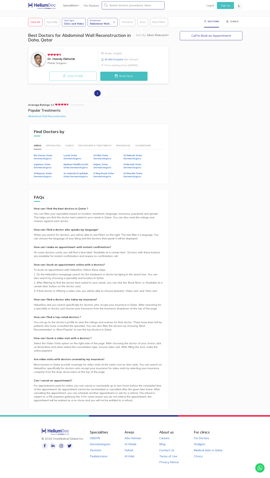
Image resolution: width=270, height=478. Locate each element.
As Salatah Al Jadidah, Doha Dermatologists (76, 175)
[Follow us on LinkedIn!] (53, 446)
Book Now (126, 76)
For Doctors (91, 5)
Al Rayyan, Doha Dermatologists (43, 175)
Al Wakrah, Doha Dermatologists (132, 157)
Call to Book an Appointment (211, 35)
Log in (210, 5)
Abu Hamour (133, 438)
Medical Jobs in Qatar (208, 450)
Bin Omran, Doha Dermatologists (43, 157)
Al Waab (130, 444)
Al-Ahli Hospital (121, 59)
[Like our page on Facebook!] (45, 446)
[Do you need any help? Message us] (259, 468)
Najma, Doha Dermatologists (102, 166)
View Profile (75, 76)
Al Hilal (129, 456)
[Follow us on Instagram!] (61, 446)
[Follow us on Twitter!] (69, 446)
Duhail (129, 450)
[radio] (49, 55)
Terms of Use (168, 456)
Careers (164, 438)
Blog (162, 444)
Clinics (198, 456)
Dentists (95, 450)
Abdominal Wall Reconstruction (47, 116)
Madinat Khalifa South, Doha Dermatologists (76, 166)
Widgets (199, 444)
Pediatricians (98, 456)
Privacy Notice (169, 462)
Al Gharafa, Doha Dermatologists (132, 175)
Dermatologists (100, 444)
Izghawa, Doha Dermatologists (43, 166)
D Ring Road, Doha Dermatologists (103, 175)
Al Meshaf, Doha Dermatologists (132, 166)
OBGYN (95, 438)
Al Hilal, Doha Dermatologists (102, 157)
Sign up (225, 5)
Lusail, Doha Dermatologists (72, 157)
